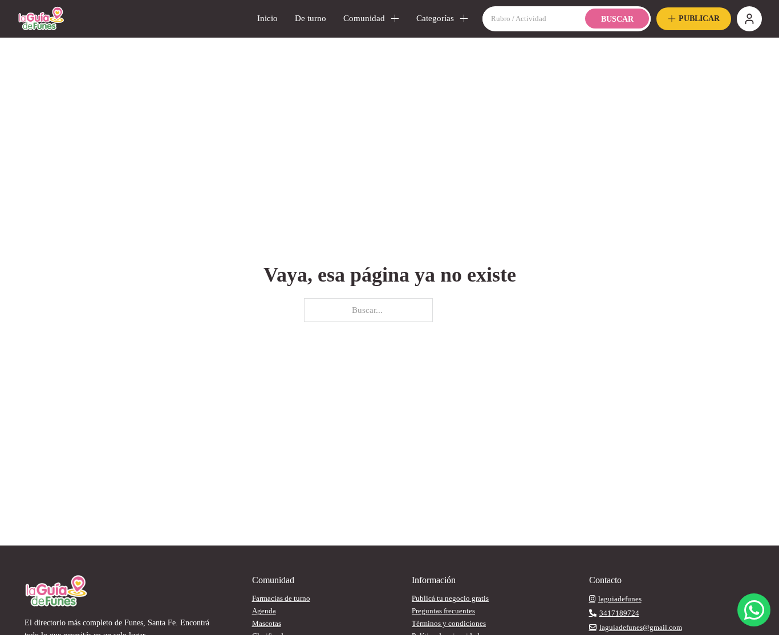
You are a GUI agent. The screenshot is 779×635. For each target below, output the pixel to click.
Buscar (617, 19)
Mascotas (266, 623)
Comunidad (364, 18)
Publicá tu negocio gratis (450, 598)
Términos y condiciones (449, 623)
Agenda (264, 610)
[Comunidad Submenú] (395, 18)
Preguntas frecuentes (443, 610)
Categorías (435, 18)
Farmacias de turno (281, 598)
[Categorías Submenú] (464, 18)
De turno (310, 18)
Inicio (267, 18)
